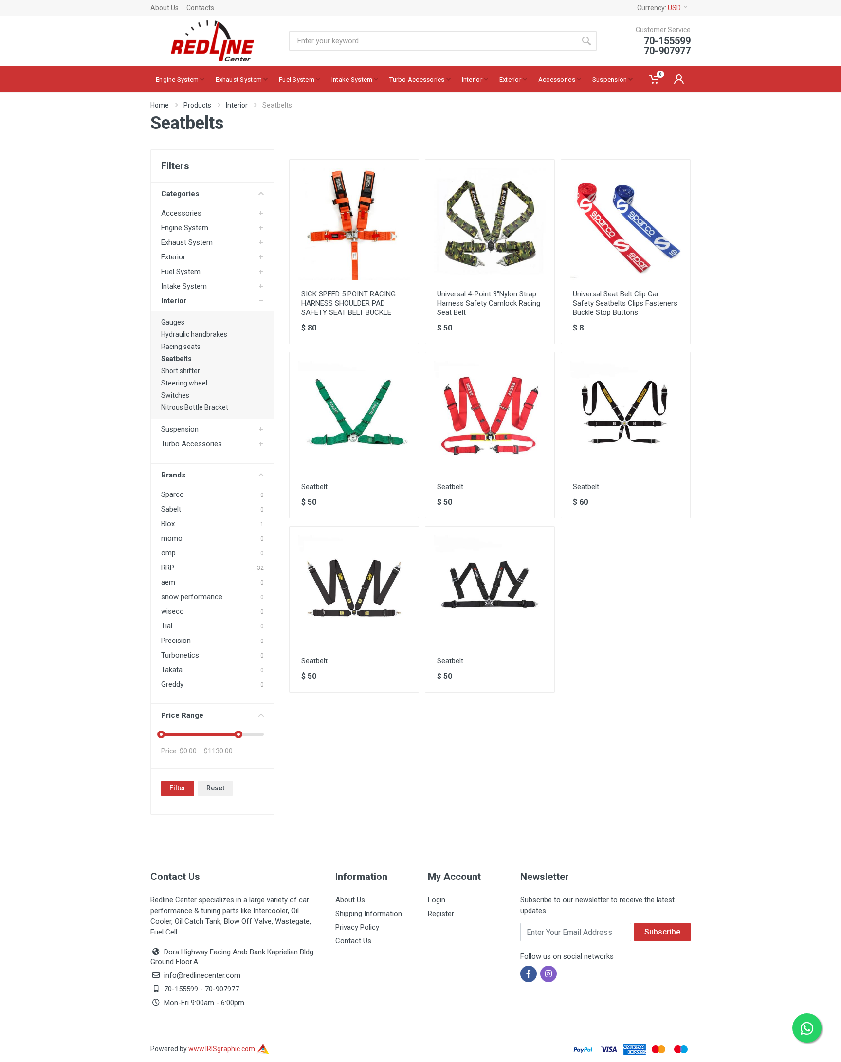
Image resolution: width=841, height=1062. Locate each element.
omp (168, 553)
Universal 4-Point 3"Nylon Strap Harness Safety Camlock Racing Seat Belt (488, 303)
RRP (167, 567)
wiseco (172, 611)
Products (197, 105)
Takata (172, 669)
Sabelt (171, 509)
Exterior (173, 257)
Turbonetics (180, 655)
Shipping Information (368, 913)
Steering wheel (184, 383)
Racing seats (181, 346)
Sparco (172, 494)
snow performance (191, 596)
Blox (168, 523)
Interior (237, 105)
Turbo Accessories (191, 443)
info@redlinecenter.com (202, 975)
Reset (215, 788)
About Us (164, 7)
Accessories (181, 213)
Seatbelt (314, 486)
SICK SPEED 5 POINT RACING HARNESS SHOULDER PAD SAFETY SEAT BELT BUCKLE (348, 303)
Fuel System (181, 271)
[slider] (161, 734)
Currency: (659, 8)
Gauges (172, 322)
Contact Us (353, 940)
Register (441, 913)
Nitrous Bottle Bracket (194, 407)
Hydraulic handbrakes (194, 334)
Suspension (180, 429)
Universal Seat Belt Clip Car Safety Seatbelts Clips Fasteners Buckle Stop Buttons (625, 303)
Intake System (184, 286)
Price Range (182, 715)
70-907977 (222, 989)
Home (159, 105)
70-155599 (181, 989)
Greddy (172, 684)
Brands (173, 475)
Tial (166, 626)
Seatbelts (176, 359)
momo (172, 538)
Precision (176, 640)
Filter (177, 788)
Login (436, 900)
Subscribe (662, 931)
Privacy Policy (357, 927)
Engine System (184, 227)
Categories (180, 193)
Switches (175, 395)
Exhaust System (187, 242)
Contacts (200, 7)
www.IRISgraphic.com (222, 1049)
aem (168, 582)
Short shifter (180, 371)
